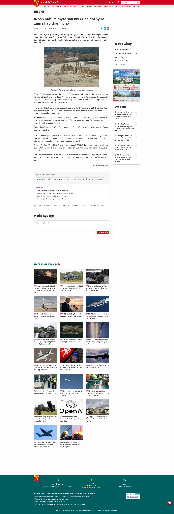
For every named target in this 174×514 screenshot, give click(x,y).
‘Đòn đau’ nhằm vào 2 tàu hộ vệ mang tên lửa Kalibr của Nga (71, 341)
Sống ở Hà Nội (126, 6)
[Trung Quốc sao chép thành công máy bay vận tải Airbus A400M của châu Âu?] (45, 432)
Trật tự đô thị (49, 6)
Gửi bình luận (103, 232)
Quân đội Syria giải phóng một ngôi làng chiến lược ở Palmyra (55, 193)
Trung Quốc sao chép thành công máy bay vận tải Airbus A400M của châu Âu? (45, 445)
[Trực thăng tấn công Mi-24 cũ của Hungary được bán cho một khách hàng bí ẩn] (71, 276)
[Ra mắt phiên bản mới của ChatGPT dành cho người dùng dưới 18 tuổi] (71, 407)
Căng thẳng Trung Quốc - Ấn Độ (126, 53)
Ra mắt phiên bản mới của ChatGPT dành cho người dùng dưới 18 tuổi (70, 419)
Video (83, 6)
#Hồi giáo (74, 205)
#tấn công (57, 205)
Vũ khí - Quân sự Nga (122, 61)
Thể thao (118, 6)
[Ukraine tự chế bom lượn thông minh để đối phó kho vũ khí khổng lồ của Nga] (97, 381)
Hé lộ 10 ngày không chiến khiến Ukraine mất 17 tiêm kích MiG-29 (124, 148)
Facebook (102, 28)
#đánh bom (47, 205)
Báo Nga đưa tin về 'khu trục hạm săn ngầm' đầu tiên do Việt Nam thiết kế (124, 138)
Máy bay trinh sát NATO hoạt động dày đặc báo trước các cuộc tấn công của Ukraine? (45, 368)
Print (108, 28)
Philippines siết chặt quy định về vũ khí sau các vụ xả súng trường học (45, 393)
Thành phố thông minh (94, 6)
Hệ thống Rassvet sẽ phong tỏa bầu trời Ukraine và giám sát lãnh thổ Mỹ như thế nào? (124, 127)
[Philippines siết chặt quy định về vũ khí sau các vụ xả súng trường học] (45, 381)
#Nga (39, 205)
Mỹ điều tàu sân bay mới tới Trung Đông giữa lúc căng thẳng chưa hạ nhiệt (97, 316)
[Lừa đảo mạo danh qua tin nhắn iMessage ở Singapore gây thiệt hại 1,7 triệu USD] (71, 355)
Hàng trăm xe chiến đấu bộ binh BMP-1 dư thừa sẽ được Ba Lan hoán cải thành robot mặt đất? (44, 289)
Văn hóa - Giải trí (108, 6)
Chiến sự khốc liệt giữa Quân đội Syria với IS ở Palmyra (52, 190)
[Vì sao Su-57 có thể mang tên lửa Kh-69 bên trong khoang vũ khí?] (97, 330)
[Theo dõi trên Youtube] (113, 2)
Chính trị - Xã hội (60, 6)
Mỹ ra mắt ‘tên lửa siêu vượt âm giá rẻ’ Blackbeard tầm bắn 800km (45, 316)
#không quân (93, 205)
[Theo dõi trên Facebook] (110, 2)
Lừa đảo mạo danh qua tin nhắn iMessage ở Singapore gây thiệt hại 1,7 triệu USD (71, 367)
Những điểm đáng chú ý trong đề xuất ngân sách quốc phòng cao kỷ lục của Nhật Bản (45, 419)
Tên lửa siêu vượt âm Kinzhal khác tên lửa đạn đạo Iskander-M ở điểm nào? (71, 393)
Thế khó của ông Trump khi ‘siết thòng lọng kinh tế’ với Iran (71, 315)
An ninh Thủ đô (49, 2)
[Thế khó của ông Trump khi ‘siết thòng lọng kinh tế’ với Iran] (71, 304)
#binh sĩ (101, 205)
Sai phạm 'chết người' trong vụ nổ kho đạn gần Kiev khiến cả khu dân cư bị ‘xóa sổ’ (124, 115)
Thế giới (69, 6)
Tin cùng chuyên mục (45, 264)
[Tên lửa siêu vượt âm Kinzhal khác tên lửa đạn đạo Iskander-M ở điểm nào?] (71, 381)
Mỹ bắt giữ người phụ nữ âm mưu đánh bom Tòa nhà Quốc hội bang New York (97, 419)
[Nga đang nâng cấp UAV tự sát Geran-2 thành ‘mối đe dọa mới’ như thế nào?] (97, 276)
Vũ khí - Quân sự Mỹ (122, 50)
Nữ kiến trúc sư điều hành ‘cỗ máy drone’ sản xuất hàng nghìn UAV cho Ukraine (123, 158)
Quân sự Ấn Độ (120, 57)
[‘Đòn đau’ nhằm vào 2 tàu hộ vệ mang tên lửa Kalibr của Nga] (71, 330)
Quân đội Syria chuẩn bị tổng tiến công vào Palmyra (52, 199)
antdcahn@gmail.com (124, 486)
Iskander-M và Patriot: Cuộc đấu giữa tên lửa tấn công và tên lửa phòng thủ (71, 445)
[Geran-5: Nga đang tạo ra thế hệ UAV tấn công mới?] (97, 355)
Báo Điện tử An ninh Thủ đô (37, 3)
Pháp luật (77, 6)
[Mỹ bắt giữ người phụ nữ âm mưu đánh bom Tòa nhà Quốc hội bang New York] (97, 407)
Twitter (105, 28)
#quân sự (83, 205)
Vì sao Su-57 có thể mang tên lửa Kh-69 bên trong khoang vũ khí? (97, 342)
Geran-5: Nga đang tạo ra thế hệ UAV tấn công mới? (97, 366)
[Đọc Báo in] (119, 2)
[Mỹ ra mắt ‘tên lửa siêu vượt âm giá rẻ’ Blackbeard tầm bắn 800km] (45, 304)
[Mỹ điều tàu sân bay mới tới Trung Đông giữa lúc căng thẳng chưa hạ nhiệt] (97, 304)
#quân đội (66, 205)
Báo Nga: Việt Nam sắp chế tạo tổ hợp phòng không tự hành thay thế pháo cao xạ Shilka (45, 342)
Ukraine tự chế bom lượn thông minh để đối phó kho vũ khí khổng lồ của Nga (97, 393)
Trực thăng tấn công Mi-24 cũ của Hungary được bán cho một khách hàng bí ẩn (71, 288)
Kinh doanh (136, 6)
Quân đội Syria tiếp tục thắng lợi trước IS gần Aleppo (52, 196)
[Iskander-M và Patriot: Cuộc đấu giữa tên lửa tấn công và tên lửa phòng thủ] (71, 432)
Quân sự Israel (120, 65)
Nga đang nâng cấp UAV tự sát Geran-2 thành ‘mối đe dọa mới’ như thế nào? (96, 288)
